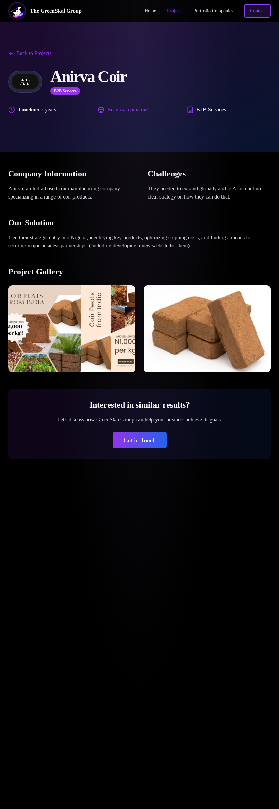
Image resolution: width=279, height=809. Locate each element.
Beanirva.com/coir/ (127, 110)
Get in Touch (140, 440)
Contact (257, 10)
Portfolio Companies (213, 10)
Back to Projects (33, 53)
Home (150, 10)
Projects (174, 10)
